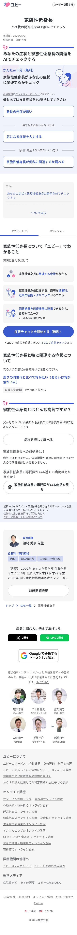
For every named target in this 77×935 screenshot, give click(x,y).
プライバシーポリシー (27, 94)
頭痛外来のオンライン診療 (20, 817)
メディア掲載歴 (61, 770)
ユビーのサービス (14, 763)
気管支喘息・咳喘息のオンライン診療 (27, 843)
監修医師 (49, 763)
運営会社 (9, 897)
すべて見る (42, 682)
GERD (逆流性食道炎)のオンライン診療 (28, 837)
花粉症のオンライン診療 (18, 849)
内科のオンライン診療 (49, 799)
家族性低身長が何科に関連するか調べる (36, 162)
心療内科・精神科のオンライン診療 (25, 805)
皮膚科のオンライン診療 (55, 817)
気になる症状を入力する (24, 137)
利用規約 (8, 94)
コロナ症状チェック (55, 342)
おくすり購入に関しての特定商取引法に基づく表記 (35, 782)
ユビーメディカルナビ (17, 866)
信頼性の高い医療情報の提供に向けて (24, 513)
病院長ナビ (10, 882)
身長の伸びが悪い (19, 112)
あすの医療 (28, 882)
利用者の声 (65, 763)
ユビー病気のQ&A (49, 882)
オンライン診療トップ (17, 799)
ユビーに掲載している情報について (23, 517)
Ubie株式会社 (40, 920)
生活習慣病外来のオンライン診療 (24, 824)
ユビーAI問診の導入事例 (49, 866)
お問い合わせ (64, 897)
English (46, 910)
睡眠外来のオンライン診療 (20, 811)
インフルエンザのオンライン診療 (24, 830)
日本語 (30, 910)
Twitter (38, 903)
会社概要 (34, 763)
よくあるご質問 (43, 897)
